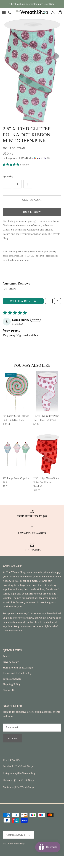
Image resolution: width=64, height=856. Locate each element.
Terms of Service (12, 678)
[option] (32, 70)
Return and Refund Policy (17, 673)
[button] (32, 158)
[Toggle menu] (4, 12)
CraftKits (49, 3)
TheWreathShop (24, 766)
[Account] (52, 12)
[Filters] (49, 301)
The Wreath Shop (17, 843)
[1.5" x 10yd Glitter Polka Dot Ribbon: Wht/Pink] (47, 391)
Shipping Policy (11, 684)
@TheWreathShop (23, 780)
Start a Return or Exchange (18, 667)
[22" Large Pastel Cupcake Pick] (17, 454)
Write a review (23, 301)
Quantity (8, 176)
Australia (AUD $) (16, 834)
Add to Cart (32, 199)
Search (6, 656)
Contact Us (9, 690)
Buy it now (32, 211)
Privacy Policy (11, 661)
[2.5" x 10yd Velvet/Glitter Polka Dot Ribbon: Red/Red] (47, 454)
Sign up (12, 738)
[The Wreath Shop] (32, 12)
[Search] (12, 12)
